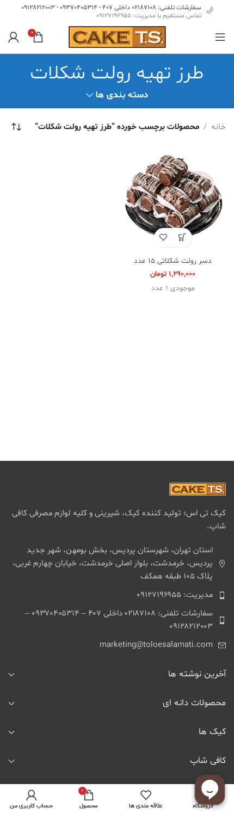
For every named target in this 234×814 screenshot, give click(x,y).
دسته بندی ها (121, 95)
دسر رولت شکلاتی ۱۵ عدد (173, 261)
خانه (218, 127)
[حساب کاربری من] (13, 37)
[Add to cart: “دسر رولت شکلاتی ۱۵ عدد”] (182, 237)
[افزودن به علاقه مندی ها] (163, 237)
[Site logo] (117, 37)
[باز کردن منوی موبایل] (220, 37)
